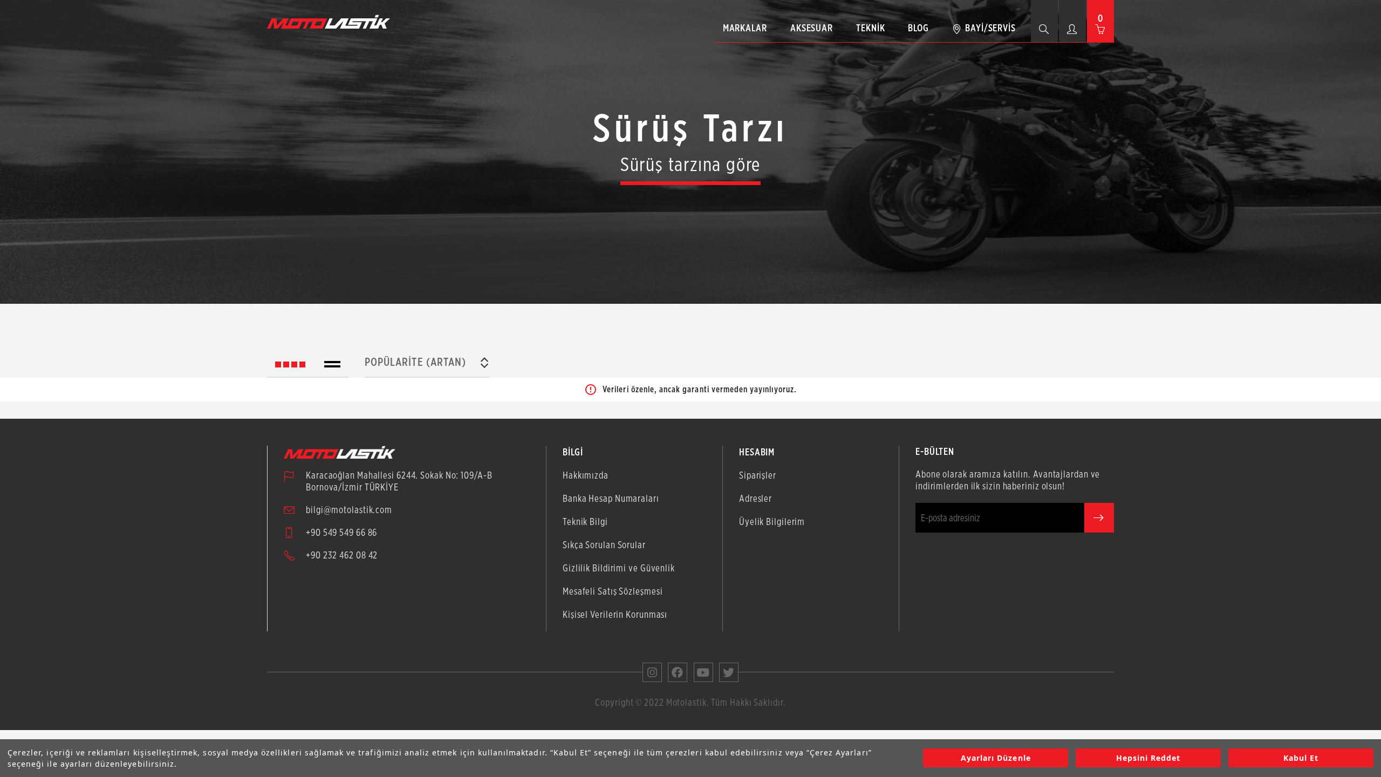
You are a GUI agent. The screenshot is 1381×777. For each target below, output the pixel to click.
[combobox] (427, 364)
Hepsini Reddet (1148, 758)
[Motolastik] (331, 22)
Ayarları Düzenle (996, 758)
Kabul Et (1300, 758)
